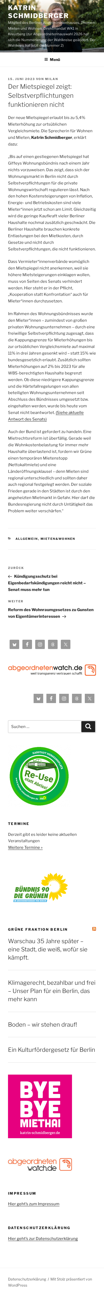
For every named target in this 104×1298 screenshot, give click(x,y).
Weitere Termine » (25, 847)
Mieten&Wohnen (58, 539)
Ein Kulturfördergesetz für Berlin (51, 1049)
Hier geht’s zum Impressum (33, 1204)
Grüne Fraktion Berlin (38, 929)
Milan (51, 79)
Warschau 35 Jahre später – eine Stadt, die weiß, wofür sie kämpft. (47, 949)
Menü (55, 59)
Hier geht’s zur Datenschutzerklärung (43, 1238)
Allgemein (26, 539)
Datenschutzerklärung (27, 1279)
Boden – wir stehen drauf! (42, 1024)
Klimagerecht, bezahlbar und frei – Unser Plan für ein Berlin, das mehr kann (51, 991)
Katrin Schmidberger (38, 12)
